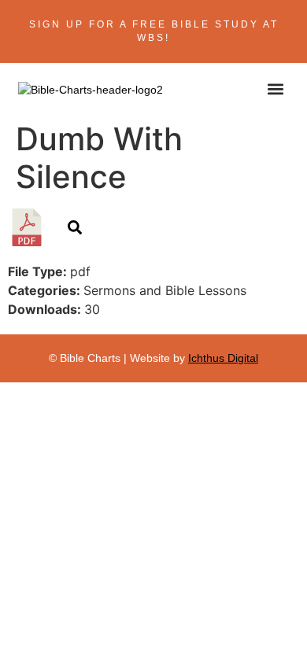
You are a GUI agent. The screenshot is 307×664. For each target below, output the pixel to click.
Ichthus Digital (223, 358)
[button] (276, 88)
